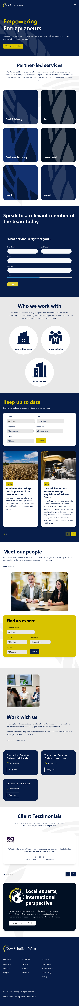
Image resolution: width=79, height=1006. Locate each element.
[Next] (73, 534)
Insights (10, 484)
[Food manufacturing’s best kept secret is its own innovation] (20, 465)
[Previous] (68, 534)
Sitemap (44, 977)
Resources (45, 959)
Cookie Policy (46, 972)
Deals (46, 484)
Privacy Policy (46, 964)
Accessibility (31, 996)
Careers (25, 968)
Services (25, 964)
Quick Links (7, 959)
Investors (25, 972)
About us (6, 968)
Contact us (7, 964)
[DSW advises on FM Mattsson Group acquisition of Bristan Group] (58, 465)
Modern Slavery (47, 968)
